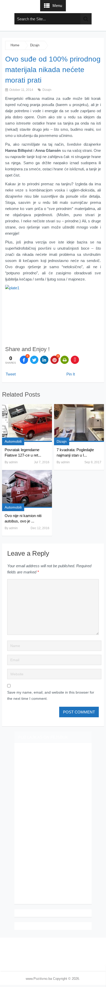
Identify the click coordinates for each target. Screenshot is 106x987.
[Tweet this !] (34, 360)
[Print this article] (64, 360)
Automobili (13, 441)
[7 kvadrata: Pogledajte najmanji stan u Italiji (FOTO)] (79, 423)
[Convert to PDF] (75, 360)
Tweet (11, 374)
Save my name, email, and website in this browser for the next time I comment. (50, 695)
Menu (57, 5)
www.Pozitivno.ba (39, 979)
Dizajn (34, 45)
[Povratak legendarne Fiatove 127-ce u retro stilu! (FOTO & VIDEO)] (27, 423)
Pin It (70, 374)
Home (15, 45)
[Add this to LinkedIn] (44, 360)
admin (13, 462)
